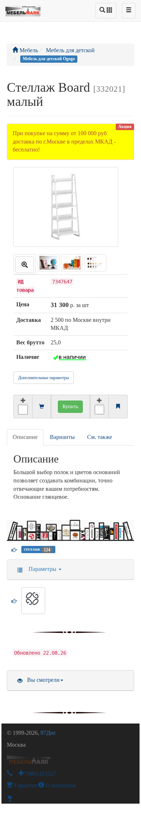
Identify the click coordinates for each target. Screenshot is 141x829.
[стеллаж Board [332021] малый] (24, 264)
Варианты (62, 437)
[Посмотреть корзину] (41, 407)
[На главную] (23, 9)
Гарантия (25, 785)
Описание (25, 437)
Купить (70, 406)
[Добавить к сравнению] (99, 406)
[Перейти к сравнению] (117, 407)
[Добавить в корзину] (22, 406)
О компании (60, 785)
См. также (99, 437)
